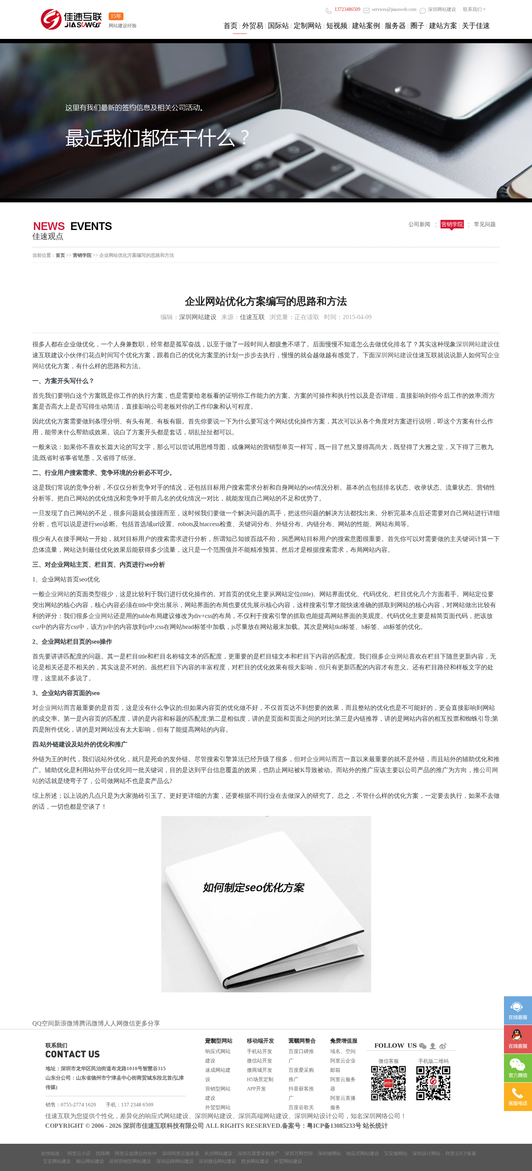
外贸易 (252, 26)
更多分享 (147, 1023)
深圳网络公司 (381, 1116)
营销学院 (452, 224)
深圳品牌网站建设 (175, 1161)
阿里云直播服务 (343, 1102)
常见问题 (485, 224)
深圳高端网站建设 (263, 1116)
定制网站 (308, 26)
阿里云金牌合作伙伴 (136, 1153)
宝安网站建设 (57, 1161)
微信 (129, 1023)
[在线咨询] (518, 1010)
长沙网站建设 (218, 1153)
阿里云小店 (79, 1153)
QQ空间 (43, 1023)
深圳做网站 (329, 1153)
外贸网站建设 (288, 1161)
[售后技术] (518, 1039)
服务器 (395, 26)
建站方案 (443, 26)
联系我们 (472, 9)
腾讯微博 (91, 1023)
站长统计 (375, 1125)
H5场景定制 (260, 1079)
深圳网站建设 (198, 317)
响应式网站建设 (218, 1056)
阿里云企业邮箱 (343, 1065)
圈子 (417, 26)
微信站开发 (259, 1061)
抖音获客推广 (301, 1093)
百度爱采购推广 (301, 1074)
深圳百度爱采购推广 (259, 1153)
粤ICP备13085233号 (334, 1125)
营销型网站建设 (218, 1093)
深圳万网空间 (299, 1153)
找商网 (103, 1153)
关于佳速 (476, 26)
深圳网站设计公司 (319, 1116)
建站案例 (366, 26)
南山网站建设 (90, 1161)
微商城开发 (259, 1070)
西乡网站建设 (255, 1161)
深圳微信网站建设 (217, 1161)
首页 (231, 26)
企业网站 (57, 594)
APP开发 (256, 1089)
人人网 (113, 1023)
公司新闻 (419, 224)
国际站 (278, 26)
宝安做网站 (395, 1153)
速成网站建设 (218, 1074)
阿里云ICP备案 (461, 1153)
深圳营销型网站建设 (130, 1161)
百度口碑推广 (301, 1056)
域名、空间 (343, 1051)
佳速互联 (252, 317)
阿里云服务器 (343, 1084)
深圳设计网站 (426, 1153)
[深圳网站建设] (71, 15)
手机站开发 (259, 1051)
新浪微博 (66, 1023)
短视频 (336, 26)
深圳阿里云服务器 (180, 1153)
